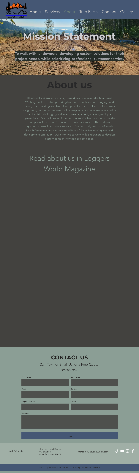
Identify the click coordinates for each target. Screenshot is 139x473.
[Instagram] (127, 451)
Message (25, 413)
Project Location (28, 401)
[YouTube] (122, 451)
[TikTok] (117, 451)
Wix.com (96, 467)
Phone (73, 401)
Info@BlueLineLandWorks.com (93, 451)
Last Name (75, 377)
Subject (74, 389)
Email (23, 389)
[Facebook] (133, 451)
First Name (26, 377)
